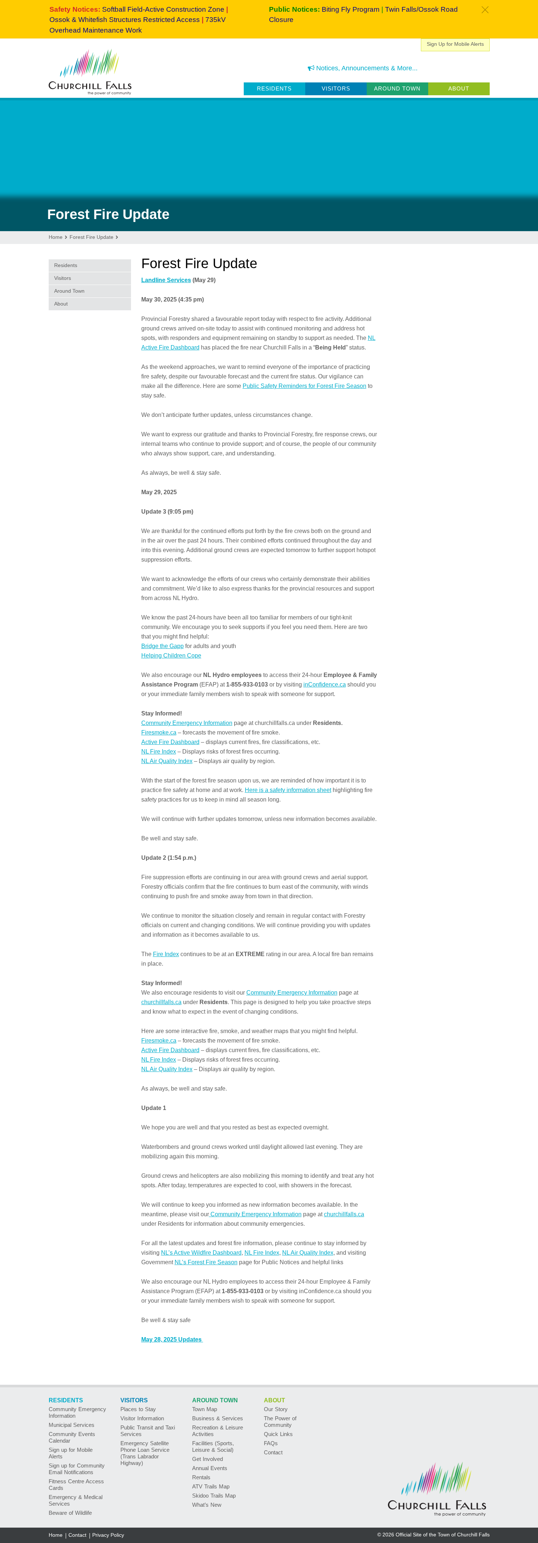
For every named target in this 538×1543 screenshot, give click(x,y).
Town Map (204, 1409)
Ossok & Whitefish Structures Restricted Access (124, 19)
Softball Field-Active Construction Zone (163, 9)
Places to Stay (138, 1409)
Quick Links (278, 1434)
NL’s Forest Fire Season (206, 1262)
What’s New (206, 1505)
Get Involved (207, 1459)
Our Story (276, 1409)
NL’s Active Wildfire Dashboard (201, 1253)
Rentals (201, 1477)
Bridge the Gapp (162, 646)
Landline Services (166, 280)
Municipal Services (71, 1425)
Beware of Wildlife (70, 1513)
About (458, 88)
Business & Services (217, 1418)
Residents (274, 88)
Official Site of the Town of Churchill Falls (443, 1535)
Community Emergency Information (186, 723)
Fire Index (166, 954)
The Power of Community (280, 1421)
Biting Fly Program (351, 9)
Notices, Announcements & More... (366, 68)
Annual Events (209, 1468)
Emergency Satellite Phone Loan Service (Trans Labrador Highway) (144, 1453)
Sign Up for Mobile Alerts (455, 44)
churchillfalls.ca (161, 1002)
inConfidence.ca (324, 684)
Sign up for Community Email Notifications (77, 1468)
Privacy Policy (108, 1535)
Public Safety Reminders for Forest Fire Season (304, 386)
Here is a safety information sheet (288, 790)
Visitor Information (142, 1418)
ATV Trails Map (210, 1486)
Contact (273, 1452)
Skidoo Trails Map (214, 1495)
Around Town (397, 88)
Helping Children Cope (171, 655)
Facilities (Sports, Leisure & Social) (213, 1446)
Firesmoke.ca (158, 732)
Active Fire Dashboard (170, 742)
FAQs (271, 1443)
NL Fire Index (158, 751)
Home (56, 1535)
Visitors (336, 88)
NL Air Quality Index (167, 761)
